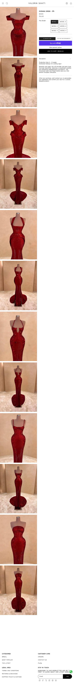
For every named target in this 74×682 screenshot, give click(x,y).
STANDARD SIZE (47, 38)
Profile (40, 663)
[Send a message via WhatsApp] (71, 672)
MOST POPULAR (7, 660)
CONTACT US (42, 660)
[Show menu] (3, 3)
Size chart (41, 16)
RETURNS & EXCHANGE (10, 673)
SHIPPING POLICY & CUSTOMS (12, 677)
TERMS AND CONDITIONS (10, 670)
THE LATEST (6, 663)
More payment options (56, 47)
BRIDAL (4, 656)
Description (42, 58)
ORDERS (40, 656)
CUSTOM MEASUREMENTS (63, 38)
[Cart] (71, 3)
